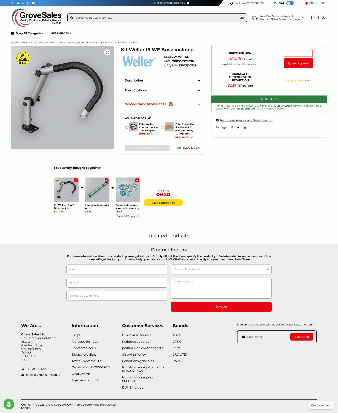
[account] (323, 17)
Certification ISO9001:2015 (91, 367)
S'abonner (302, 336)
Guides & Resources (136, 335)
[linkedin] (28, 3)
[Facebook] (13, 3)
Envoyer (221, 306)
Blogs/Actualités (84, 354)
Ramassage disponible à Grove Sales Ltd (246, 120)
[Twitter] (18, 3)
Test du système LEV (87, 361)
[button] (292, 80)
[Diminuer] (288, 53)
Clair (242, 17)
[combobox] (156, 18)
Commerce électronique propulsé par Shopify (69, 406)
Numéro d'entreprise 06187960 (137, 379)
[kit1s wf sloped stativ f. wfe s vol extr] (107, 52)
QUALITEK (180, 354)
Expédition (228, 64)
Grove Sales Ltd (56, 404)
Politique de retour (136, 341)
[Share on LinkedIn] (245, 127)
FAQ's (76, 335)
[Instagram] (23, 3)
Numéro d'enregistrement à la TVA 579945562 (143, 369)
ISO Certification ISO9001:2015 (169, 3)
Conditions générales (138, 361)
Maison (15, 42)
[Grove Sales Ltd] (37, 17)
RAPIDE (178, 361)
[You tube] (33, 3)
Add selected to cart (163, 202)
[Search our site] (71, 17)
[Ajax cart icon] (315, 17)
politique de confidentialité (142, 348)
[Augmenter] (307, 53)
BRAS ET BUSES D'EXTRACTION (43, 42)
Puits (176, 348)
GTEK (177, 341)
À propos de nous (85, 341)
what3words (81, 374)
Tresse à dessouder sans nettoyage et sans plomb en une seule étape (127, 207)
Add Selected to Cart (147, 147)
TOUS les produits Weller (81, 42)
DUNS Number (133, 387)
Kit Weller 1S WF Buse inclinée (64, 206)
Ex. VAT (279, 3)
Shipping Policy (134, 354)
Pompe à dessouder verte (97, 206)
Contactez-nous (84, 348)
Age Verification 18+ (86, 380)
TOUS (177, 335)
